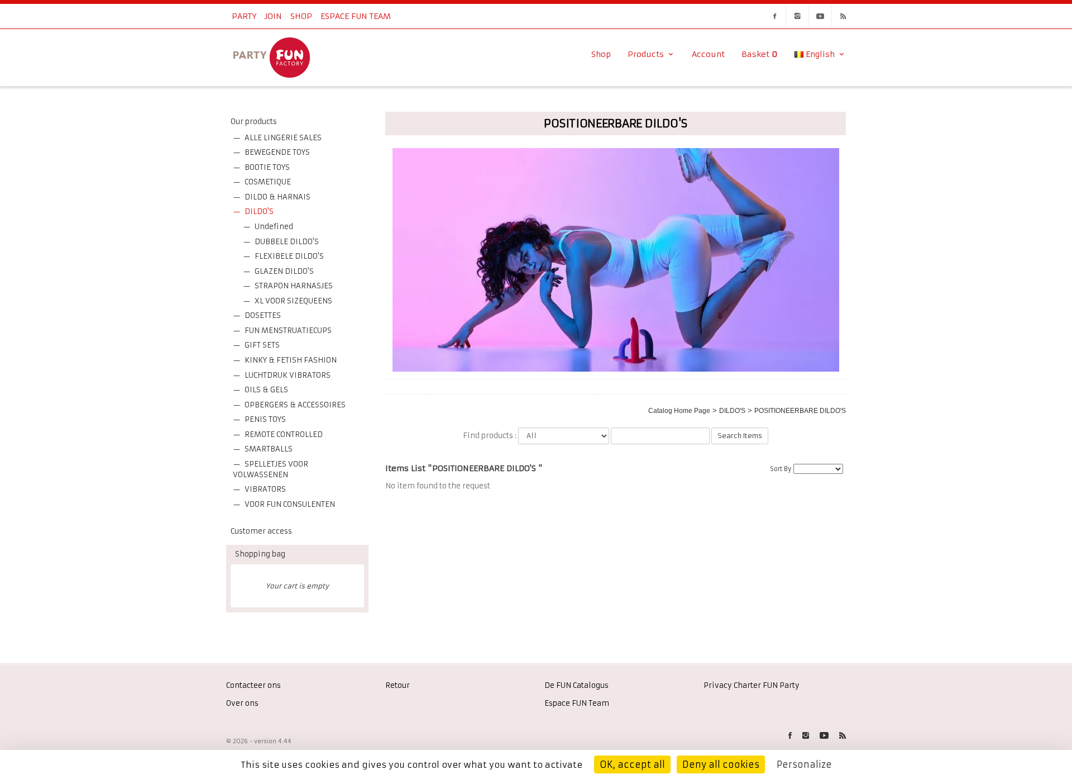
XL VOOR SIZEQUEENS (293, 301)
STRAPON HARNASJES (294, 286)
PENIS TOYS (265, 419)
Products (647, 54)
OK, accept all (632, 764)
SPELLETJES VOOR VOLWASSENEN (270, 469)
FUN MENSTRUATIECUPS (288, 330)
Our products (254, 121)
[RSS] (843, 16)
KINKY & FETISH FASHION (291, 360)
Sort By (780, 469)
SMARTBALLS (269, 449)
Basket (759, 54)
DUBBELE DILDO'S (287, 241)
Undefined (274, 226)
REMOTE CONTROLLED (284, 434)
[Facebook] (774, 16)
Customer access (261, 531)
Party (244, 16)
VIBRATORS (265, 489)
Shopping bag (260, 554)
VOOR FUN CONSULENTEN (290, 504)
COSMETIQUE (268, 182)
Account (708, 54)
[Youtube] (820, 16)
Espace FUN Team (355, 16)
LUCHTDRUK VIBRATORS (288, 375)
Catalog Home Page (679, 411)
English (820, 54)
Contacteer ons (253, 685)
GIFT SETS (262, 345)
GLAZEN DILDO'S (284, 271)
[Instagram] (797, 16)
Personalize (804, 764)
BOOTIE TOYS (267, 167)
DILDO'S (259, 211)
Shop (301, 16)
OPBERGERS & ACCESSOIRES (295, 405)
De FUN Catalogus (576, 685)
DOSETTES (263, 315)
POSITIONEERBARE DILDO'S (800, 411)
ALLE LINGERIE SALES (283, 137)
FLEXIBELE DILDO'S (289, 256)
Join (273, 16)
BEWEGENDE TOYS (277, 152)
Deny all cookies (720, 764)
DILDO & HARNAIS (277, 197)
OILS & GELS (266, 390)
